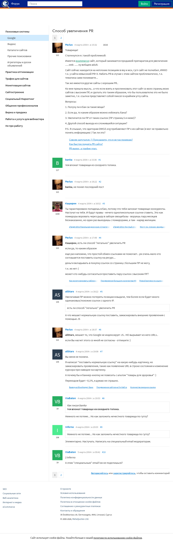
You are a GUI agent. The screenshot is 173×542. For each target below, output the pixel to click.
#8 (103, 398)
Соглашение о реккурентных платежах (80, 506)
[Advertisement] (86, 17)
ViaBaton (70, 398)
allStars (69, 291)
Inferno (69, 427)
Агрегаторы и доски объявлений (19, 63)
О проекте (65, 488)
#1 (99, 159)
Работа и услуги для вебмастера (24, 119)
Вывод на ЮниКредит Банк (81, 387)
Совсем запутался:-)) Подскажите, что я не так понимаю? (101, 139)
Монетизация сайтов (17, 85)
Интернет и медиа (12, 502)
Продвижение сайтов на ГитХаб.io (111, 387)
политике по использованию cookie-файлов (117, 537)
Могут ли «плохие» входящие (153, 227)
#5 (101, 291)
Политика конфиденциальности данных (81, 497)
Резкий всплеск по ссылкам (151, 280)
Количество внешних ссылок (143, 387)
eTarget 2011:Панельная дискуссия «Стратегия (89, 227)
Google (11, 38)
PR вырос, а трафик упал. (83, 148)
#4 (100, 237)
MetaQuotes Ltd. (80, 518)
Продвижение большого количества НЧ (118, 280)
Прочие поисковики (19, 56)
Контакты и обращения (72, 510)
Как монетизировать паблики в (83, 280)
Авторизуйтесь (99, 473)
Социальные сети (12, 493)
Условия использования (72, 493)
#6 (100, 329)
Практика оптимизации (19, 72)
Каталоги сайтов (17, 50)
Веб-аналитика (10, 497)
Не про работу (14, 125)
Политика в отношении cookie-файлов (80, 501)
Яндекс (11, 44)
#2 (100, 181)
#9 (101, 427)
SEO (5, 488)
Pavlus (69, 44)
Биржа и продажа (16, 112)
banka (68, 159)
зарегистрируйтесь (124, 473)
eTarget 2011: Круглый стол (125, 227)
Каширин (70, 203)
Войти (144, 4)
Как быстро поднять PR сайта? (86, 144)
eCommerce (9, 506)
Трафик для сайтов (16, 78)
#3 (104, 203)
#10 (104, 452)
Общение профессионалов (21, 105)
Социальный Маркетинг (19, 98)
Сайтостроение (14, 92)
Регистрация (161, 4)
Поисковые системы (17, 31)
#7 (101, 351)
